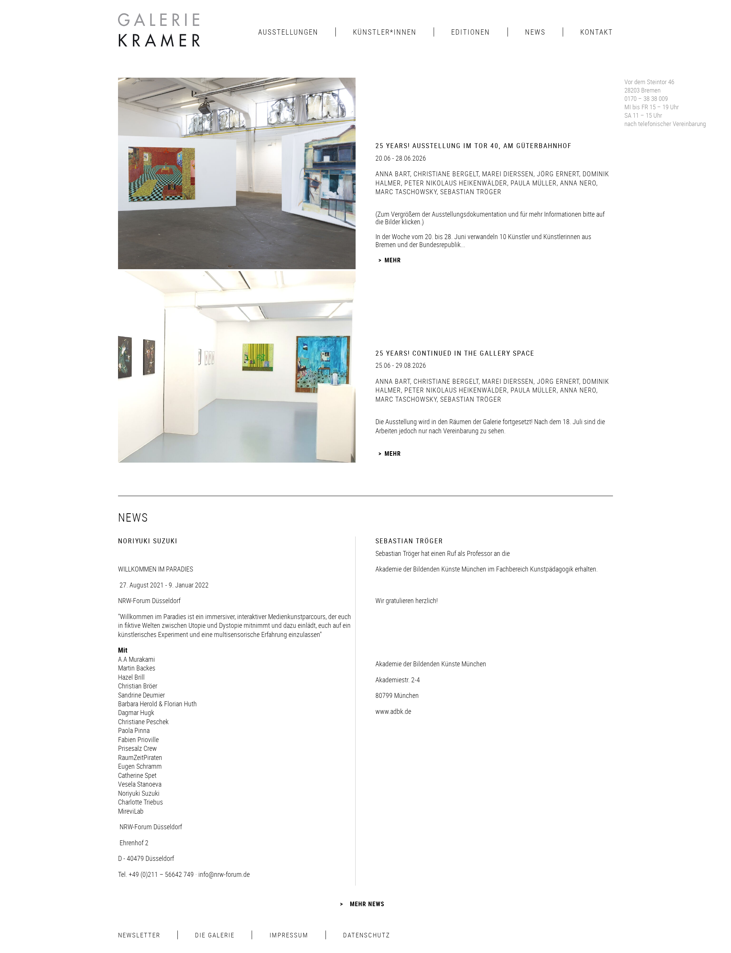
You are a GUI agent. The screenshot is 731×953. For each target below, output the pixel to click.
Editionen (470, 32)
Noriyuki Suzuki (139, 793)
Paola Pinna (134, 730)
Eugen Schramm (140, 766)
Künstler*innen (385, 32)
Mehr (393, 260)
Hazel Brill (131, 677)
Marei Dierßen (506, 173)
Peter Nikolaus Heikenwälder (454, 182)
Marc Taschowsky (406, 191)
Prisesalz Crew (137, 748)
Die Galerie (215, 935)
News (535, 32)
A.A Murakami (136, 659)
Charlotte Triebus (140, 801)
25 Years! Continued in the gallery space (455, 353)
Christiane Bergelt (445, 173)
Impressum (289, 935)
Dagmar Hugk (136, 712)
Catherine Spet (137, 775)
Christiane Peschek (143, 721)
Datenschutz (366, 935)
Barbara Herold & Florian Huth (157, 703)
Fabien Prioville (138, 739)
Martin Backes (136, 667)
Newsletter (139, 935)
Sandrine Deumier (141, 694)
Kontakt (596, 32)
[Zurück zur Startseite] (160, 32)
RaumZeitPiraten (140, 757)
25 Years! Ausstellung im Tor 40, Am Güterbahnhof (473, 145)
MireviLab (131, 811)
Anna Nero (577, 182)
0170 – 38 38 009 (646, 98)
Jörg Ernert (557, 173)
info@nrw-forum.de (224, 874)
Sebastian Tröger (469, 191)
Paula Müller (533, 182)
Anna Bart (392, 173)
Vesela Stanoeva (139, 784)
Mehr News (367, 904)
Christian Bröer (137, 685)
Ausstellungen (288, 32)
